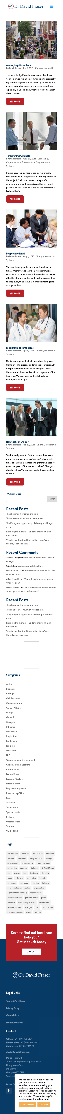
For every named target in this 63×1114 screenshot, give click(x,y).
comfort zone (27, 863)
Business (10, 688)
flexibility (45, 873)
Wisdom (10, 448)
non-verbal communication (18, 887)
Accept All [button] (43, 1104)
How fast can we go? (17, 441)
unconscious (48, 907)
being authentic (36, 858)
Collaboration (13, 698)
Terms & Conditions (15, 1001)
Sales (8, 797)
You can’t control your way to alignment (25, 518)
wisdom (38, 912)
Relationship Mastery (26, 902)
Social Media (12, 807)
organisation (39, 887)
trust (37, 907)
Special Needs (13, 812)
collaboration (13, 863)
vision (28, 912)
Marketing (11, 750)
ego (9, 873)
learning (35, 883)
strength (28, 907)
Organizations (43, 162)
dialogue (34, 868)
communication (43, 863)
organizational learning (17, 892)
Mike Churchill (13, 579)
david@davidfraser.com (18, 1051)
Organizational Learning (18, 764)
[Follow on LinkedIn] (9, 1091)
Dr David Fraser (13, 570)
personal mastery (14, 897)
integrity (42, 878)
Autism (9, 684)
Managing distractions (18, 65)
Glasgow (10, 722)
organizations (35, 892)
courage (23, 868)
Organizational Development (20, 162)
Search (51, 498)
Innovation (11, 731)
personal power (31, 897)
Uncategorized (13, 821)
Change (39, 68)
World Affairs (12, 831)
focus (9, 878)
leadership (24, 883)
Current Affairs (13, 707)
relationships (44, 902)
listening (45, 883)
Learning (10, 745)
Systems (10, 166)
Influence (10, 726)
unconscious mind (14, 912)
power (43, 897)
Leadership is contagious (19, 347)
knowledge (11, 883)
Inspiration (11, 736)
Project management (16, 788)
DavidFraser (15, 68)
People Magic (12, 774)
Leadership (49, 68)
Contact (32, 951)
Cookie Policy (12, 1015)
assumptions (12, 853)
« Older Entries (13, 493)
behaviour (22, 858)
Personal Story (13, 783)
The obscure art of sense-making (22, 513)
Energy (9, 712)
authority (50, 853)
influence (19, 878)
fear (25, 873)
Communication (14, 703)
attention (25, 853)
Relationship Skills (15, 793)
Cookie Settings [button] (27, 1104)
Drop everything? (15, 253)
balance (10, 858)
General (10, 717)
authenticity (38, 853)
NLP (8, 755)
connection (12, 868)
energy (17, 873)
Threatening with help (18, 155)
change (49, 858)
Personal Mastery (14, 778)
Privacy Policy (12, 1008)
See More (15, 101)
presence (11, 902)
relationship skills (14, 907)
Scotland (10, 802)
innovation (31, 878)
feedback (34, 873)
